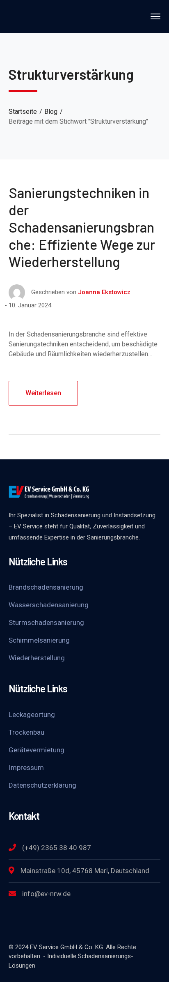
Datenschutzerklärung (42, 785)
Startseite (23, 111)
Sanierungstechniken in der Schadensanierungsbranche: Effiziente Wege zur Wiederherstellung (82, 227)
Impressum (26, 767)
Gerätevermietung (36, 750)
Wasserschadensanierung (49, 605)
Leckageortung (32, 714)
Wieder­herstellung (37, 658)
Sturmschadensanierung (46, 622)
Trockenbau (26, 732)
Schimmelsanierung (39, 640)
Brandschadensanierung (46, 587)
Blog (50, 111)
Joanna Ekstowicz (104, 292)
